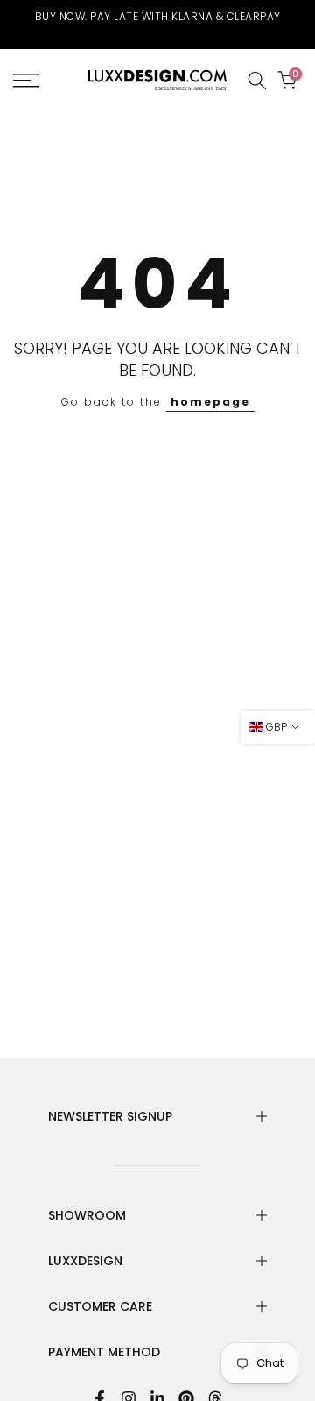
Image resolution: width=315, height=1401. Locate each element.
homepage (210, 401)
